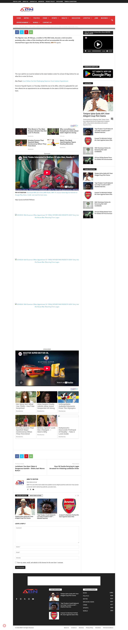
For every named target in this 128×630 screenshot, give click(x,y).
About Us (25, 1)
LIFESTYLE (86, 18)
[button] (112, 20)
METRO (26, 18)
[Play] (86, 51)
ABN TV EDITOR (21, 26)
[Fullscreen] (111, 51)
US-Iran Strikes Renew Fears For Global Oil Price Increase (103, 158)
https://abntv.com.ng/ (32, 482)
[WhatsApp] (31, 32)
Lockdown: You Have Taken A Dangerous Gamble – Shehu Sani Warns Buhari (29, 468)
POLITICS (36, 18)
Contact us (33, 1)
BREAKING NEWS (88, 602)
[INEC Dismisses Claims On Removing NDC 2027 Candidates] (88, 151)
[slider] (96, 51)
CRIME (45, 18)
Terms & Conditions (70, 1)
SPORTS (54, 18)
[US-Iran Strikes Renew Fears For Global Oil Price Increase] (88, 160)
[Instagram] (21, 599)
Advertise (41, 1)
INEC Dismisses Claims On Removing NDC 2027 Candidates (102, 149)
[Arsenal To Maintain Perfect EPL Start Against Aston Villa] (69, 506)
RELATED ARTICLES (22, 495)
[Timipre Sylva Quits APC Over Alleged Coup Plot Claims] (25, 507)
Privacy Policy (50, 1)
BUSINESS (104, 18)
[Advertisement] (30, 58)
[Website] (29, 599)
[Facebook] (17, 32)
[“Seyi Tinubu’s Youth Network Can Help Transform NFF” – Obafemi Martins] (47, 506)
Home (19, 18)
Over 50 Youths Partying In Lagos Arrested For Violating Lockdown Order (64, 467)
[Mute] (107, 51)
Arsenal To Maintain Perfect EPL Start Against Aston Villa (69, 516)
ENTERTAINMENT (22, 22)
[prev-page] (76, 496)
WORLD (35, 22)
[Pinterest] (26, 32)
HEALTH (64, 18)
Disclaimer (59, 1)
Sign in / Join (17, 1)
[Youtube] (33, 489)
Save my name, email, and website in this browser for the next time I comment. (40, 562)
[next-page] (78, 496)
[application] (98, 44)
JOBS (96, 18)
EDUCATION (76, 18)
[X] (22, 32)
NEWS (85, 593)
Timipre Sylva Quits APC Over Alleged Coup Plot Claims (24, 517)
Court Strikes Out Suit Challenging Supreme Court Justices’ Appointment (45, 81)
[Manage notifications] (4, 625)
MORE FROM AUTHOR (35, 495)
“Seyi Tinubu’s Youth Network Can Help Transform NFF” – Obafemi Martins (46, 516)
